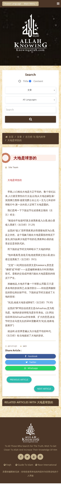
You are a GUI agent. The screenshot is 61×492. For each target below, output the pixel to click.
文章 (19, 136)
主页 (11, 136)
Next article (44, 388)
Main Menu (30, 3)
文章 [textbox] (30, 89)
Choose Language (13, 3)
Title (25, 81)
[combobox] (30, 90)
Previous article (19, 379)
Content (38, 81)
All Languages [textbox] (30, 99)
